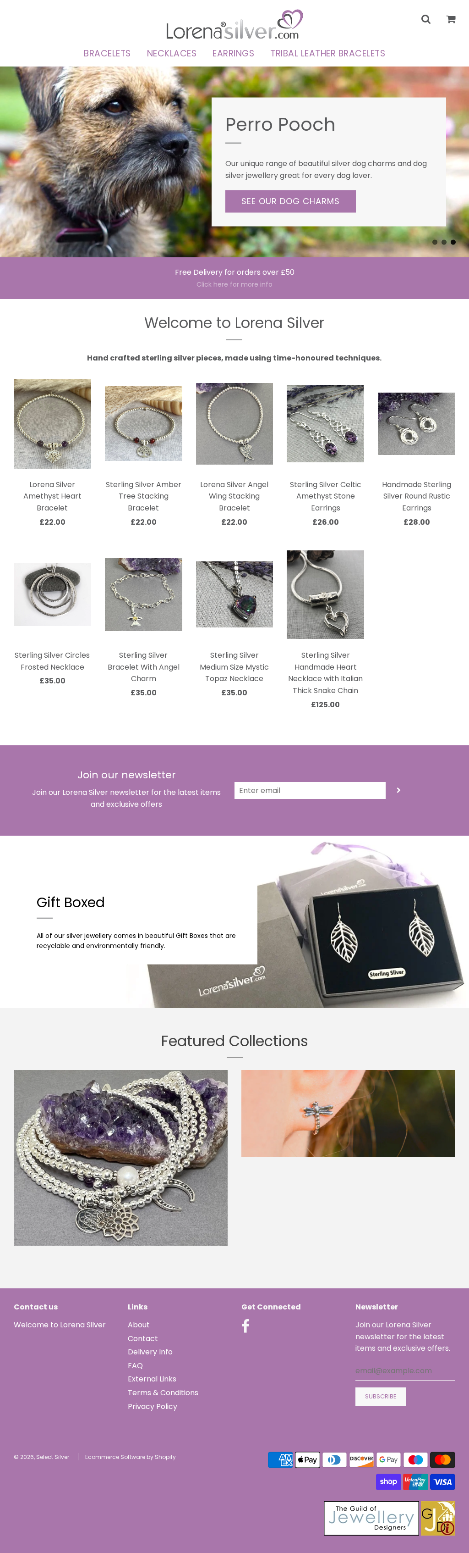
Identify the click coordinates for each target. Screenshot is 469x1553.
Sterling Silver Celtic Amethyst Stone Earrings (325, 496)
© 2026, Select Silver (41, 1457)
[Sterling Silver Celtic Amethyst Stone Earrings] (325, 424)
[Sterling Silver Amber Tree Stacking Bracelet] (143, 424)
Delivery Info (150, 1352)
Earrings (233, 53)
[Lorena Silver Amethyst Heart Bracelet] (52, 424)
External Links (152, 1379)
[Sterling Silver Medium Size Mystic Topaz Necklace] (234, 594)
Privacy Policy (152, 1406)
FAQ (135, 1365)
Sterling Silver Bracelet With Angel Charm (144, 667)
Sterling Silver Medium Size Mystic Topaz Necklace (234, 667)
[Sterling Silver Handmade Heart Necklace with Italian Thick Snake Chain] (325, 594)
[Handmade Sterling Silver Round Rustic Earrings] (416, 424)
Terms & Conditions (163, 1392)
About (139, 1325)
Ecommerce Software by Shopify (130, 1457)
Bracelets (107, 53)
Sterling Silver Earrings (348, 1171)
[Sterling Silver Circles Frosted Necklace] (52, 594)
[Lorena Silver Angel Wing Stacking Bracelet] (234, 424)
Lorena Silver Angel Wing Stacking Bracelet (234, 496)
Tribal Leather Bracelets (327, 53)
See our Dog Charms (290, 201)
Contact (143, 1338)
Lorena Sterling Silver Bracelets (121, 1259)
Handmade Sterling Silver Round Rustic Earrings (416, 496)
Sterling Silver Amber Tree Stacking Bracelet (143, 496)
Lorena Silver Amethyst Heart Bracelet (52, 496)
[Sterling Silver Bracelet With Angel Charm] (143, 594)
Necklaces (172, 53)
